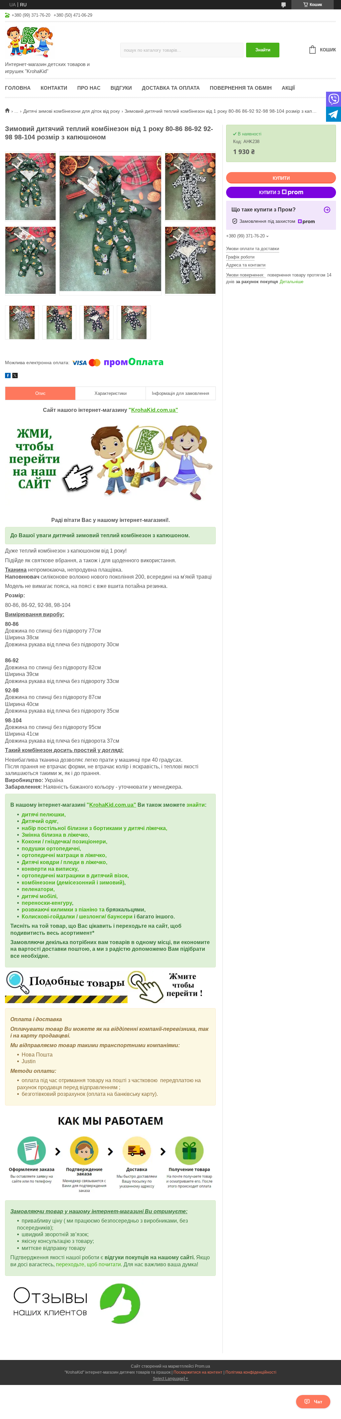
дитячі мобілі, (40, 896)
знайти (195, 805)
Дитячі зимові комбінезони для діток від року (71, 111)
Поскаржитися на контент (197, 1372)
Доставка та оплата (171, 87)
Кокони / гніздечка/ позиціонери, (64, 841)
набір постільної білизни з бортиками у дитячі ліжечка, (94, 828)
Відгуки (121, 87)
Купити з (269, 192)
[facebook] (8, 376)
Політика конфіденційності (250, 1372)
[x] (15, 376)
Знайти (262, 49)
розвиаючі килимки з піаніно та (64, 909)
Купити (281, 178)
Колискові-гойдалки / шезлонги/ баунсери (77, 916)
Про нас (89, 87)
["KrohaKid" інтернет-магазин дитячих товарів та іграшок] (62, 42)
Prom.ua (202, 1366)
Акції (288, 87)
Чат (318, 1401)
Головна (18, 87)
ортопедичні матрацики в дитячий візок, (75, 875)
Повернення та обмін (241, 87)
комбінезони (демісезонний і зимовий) (73, 882)
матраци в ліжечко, (81, 855)
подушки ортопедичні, (51, 848)
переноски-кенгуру (47, 903)
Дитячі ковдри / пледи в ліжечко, (64, 862)
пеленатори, (38, 889)
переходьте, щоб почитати (88, 1264)
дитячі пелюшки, (44, 814)
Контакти (54, 87)
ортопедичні (39, 855)
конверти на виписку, (50, 869)
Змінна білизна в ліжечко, (55, 835)
